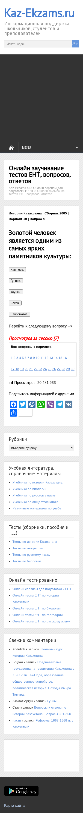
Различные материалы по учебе (36, 508)
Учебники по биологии (29, 489)
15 (60, 358)
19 (22, 369)
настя (16, 720)
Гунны (51, 701)
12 (46, 358)
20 (26, 369)
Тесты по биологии (26, 561)
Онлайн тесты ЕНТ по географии (37, 615)
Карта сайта (14, 805)
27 (59, 369)
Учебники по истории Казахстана (37, 482)
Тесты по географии (27, 548)
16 (65, 358)
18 (17, 369)
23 (40, 369)
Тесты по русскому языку (31, 554)
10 (37, 358)
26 (54, 369)
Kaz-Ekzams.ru (39, 12)
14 (56, 358)
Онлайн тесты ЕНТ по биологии (36, 608)
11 (42, 358)
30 (72, 369)
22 (36, 369)
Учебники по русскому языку (34, 495)
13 (51, 358)
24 (45, 369)
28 (63, 369)
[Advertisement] (41, 98)
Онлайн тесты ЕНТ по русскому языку (41, 621)
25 (49, 369)
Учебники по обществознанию (35, 502)
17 (13, 369)
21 (31, 369)
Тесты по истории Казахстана (34, 541)
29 (68, 369)
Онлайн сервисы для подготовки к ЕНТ (41, 589)
